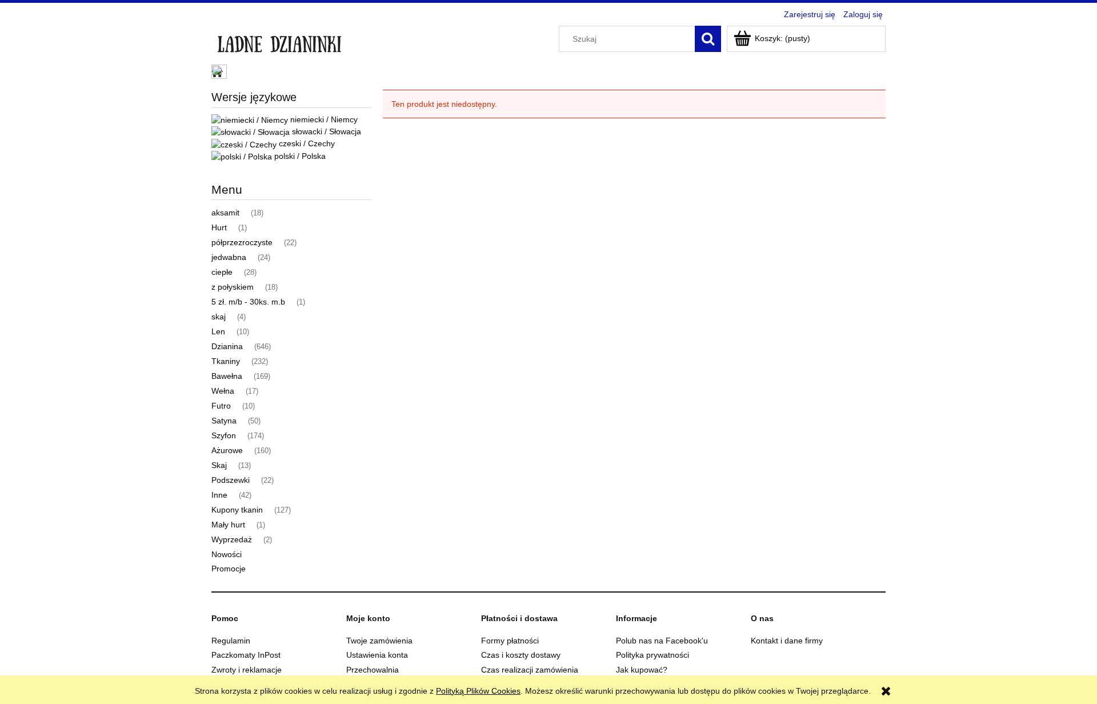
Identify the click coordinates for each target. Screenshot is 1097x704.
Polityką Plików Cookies (478, 690)
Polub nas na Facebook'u (662, 640)
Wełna (222, 390)
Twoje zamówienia (379, 640)
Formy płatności (510, 640)
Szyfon (223, 435)
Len (218, 331)
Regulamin (230, 640)
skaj (218, 316)
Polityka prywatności (652, 654)
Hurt (219, 227)
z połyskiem (232, 286)
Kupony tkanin (237, 509)
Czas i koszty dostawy (520, 654)
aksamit (225, 212)
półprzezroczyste (242, 242)
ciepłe (222, 272)
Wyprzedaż (231, 539)
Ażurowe (227, 450)
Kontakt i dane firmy (787, 640)
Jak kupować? (641, 669)
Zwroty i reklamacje (246, 669)
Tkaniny (225, 361)
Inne (219, 494)
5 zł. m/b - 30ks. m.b (248, 301)
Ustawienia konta (377, 654)
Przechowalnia (372, 669)
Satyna (224, 420)
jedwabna (228, 257)
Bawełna (226, 376)
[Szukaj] (708, 39)
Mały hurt (228, 524)
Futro (221, 405)
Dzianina (227, 346)
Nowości (226, 554)
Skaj (219, 465)
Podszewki (230, 480)
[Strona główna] (279, 41)
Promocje (228, 568)
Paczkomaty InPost (246, 654)
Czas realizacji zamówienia (529, 669)
